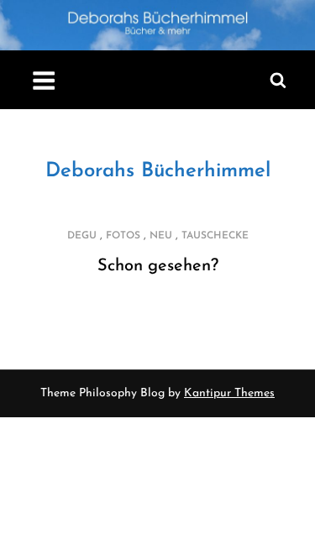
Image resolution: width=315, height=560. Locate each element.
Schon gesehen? (157, 266)
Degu (82, 236)
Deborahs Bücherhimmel (157, 171)
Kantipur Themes (229, 393)
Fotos (123, 236)
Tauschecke (215, 236)
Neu (161, 236)
